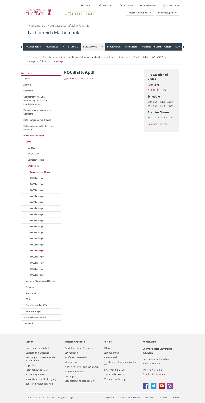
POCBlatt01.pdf (37, 178)
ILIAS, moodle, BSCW (114, 369)
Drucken (175, 397)
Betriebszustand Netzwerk (79, 348)
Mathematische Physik (129, 57)
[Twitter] (154, 387)
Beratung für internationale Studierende (40, 359)
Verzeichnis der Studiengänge (42, 379)
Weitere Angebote (75, 341)
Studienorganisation (36, 374)
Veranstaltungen (33, 311)
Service (29, 341)
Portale (108, 341)
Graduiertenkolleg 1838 (36, 305)
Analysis (27, 84)
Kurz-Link (163, 397)
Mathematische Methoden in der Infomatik (38, 128)
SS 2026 (31, 147)
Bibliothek (113, 46)
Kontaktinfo (149, 341)
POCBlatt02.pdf (37, 184)
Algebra (26, 78)
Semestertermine (36, 160)
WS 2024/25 (157, 57)
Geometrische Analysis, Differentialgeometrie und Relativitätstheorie (35, 100)
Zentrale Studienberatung (39, 383)
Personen (131, 46)
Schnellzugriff (166, 12)
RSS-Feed (149, 397)
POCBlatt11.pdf (37, 263)
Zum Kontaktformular (154, 374)
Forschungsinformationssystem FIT (120, 364)
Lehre (145, 57)
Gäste (28, 299)
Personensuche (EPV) (37, 369)
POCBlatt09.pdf (57, 61)
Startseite (47, 57)
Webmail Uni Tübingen (116, 379)
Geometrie (28, 90)
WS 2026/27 (33, 153)
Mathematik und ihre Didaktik (37, 120)
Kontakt (108, 5)
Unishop (69, 376)
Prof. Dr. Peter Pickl (158, 90)
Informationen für (138, 12)
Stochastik (28, 323)
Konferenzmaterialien (76, 357)
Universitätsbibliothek (37, 348)
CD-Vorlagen (71, 352)
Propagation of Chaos (37, 61)
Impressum (110, 397)
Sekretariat (31, 293)
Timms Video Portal (114, 374)
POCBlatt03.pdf (37, 190)
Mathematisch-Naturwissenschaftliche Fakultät (58, 25)
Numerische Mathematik (34, 317)
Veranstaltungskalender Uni (80, 380)
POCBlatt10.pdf (37, 256)
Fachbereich (33, 46)
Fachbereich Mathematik (53, 32)
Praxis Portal (110, 357)
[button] (126, 5)
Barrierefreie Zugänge (37, 352)
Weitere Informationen (156, 46)
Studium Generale (74, 371)
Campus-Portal (111, 352)
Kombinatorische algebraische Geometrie (37, 112)
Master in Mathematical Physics (40, 281)
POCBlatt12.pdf (37, 275)
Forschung (90, 46)
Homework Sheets (157, 123)
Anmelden (150, 5)
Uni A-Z (88, 5)
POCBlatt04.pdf (37, 202)
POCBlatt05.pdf (37, 214)
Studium (73, 46)
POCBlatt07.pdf (37, 226)
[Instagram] (170, 387)
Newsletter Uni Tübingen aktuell (82, 366)
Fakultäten (60, 57)
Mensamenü (71, 362)
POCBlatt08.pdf (37, 232)
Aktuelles (52, 46)
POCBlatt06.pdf (37, 220)
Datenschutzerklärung (130, 397)
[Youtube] (162, 387)
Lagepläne (31, 365)
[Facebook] (146, 387)
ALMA (107, 348)
